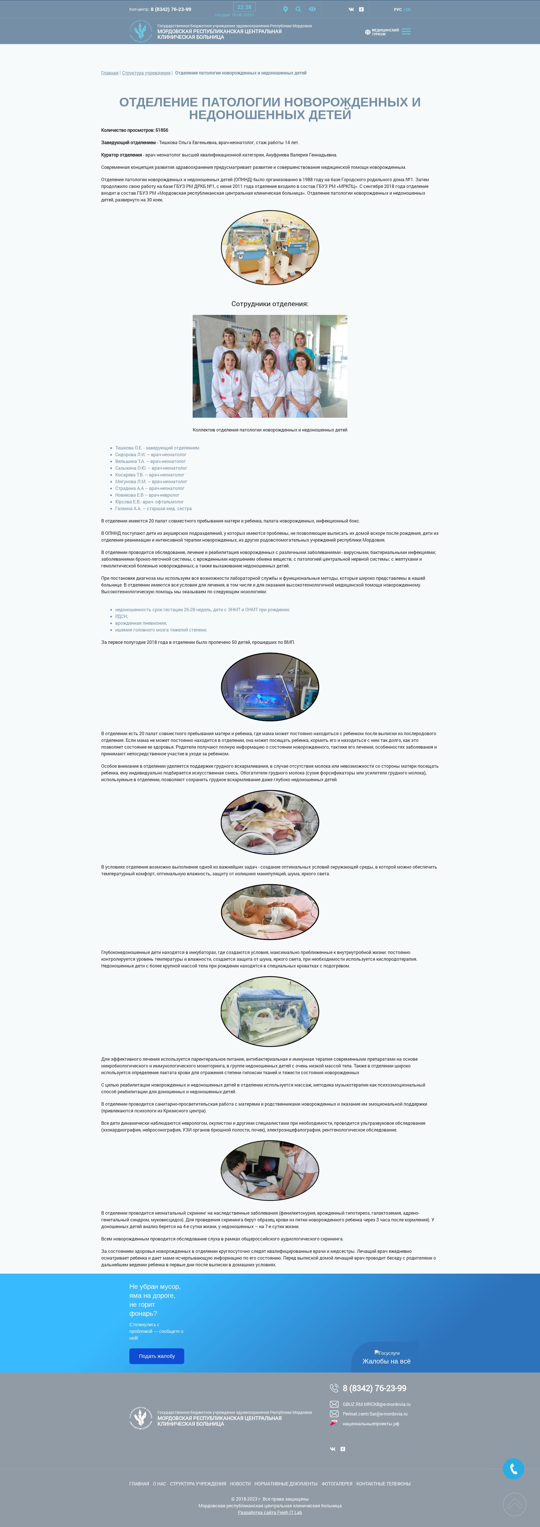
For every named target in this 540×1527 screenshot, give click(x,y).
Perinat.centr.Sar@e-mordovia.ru (375, 1414)
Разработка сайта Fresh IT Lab (270, 1512)
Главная (109, 73)
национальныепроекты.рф (371, 1423)
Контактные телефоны (383, 1484)
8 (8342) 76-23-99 (171, 9)
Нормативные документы (286, 1484)
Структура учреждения (146, 73)
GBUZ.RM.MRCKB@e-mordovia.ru (377, 1404)
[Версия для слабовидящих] (312, 9)
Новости (240, 1484)
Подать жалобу (157, 1356)
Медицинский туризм (385, 32)
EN (408, 9)
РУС (398, 9)
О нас (159, 1484)
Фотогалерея (337, 1484)
